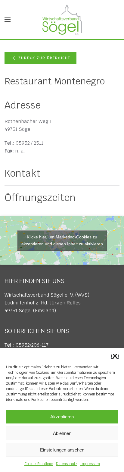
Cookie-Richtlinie (38, 463)
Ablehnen (62, 433)
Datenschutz (66, 463)
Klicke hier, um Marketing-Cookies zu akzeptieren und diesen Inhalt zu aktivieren (62, 240)
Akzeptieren (62, 416)
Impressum (90, 463)
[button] (115, 355)
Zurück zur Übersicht (44, 58)
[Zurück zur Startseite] (62, 19)
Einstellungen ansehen (62, 449)
